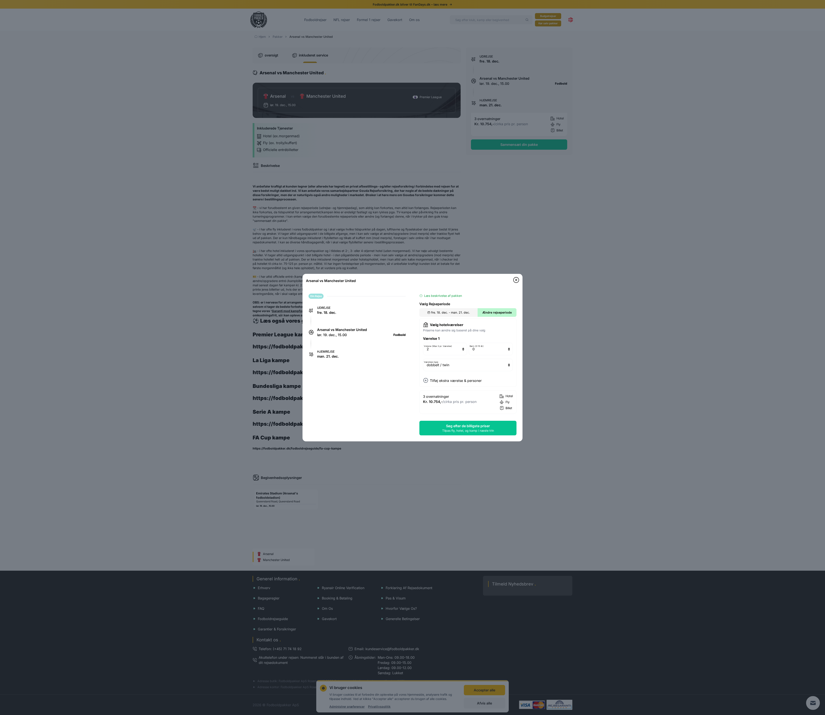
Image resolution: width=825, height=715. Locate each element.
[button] (516, 280)
